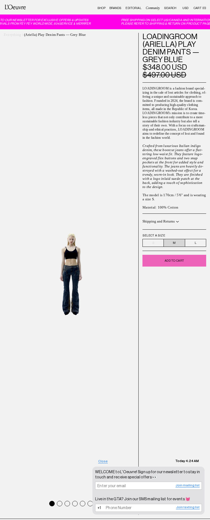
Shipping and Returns (158, 221)
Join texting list (188, 507)
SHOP (101, 8)
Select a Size (153, 235)
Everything (12, 35)
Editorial (133, 8)
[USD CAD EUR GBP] (185, 8)
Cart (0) (200, 8)
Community (152, 8)
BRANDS (115, 8)
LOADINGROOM (169, 36)
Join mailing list (188, 485)
